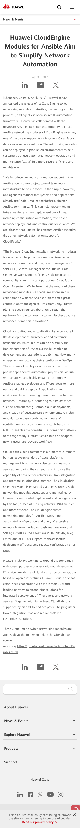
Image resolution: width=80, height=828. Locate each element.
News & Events (13, 19)
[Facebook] (40, 86)
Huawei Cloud (40, 779)
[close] (74, 815)
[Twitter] (56, 86)
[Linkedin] (25, 86)
